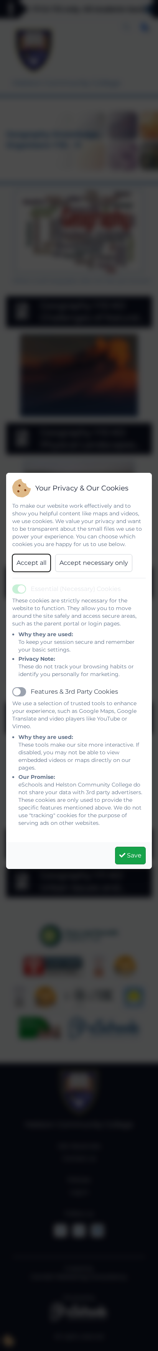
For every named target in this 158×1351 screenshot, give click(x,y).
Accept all (31, 562)
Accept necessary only (93, 562)
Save (133, 855)
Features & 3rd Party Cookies (74, 691)
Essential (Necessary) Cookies (76, 588)
